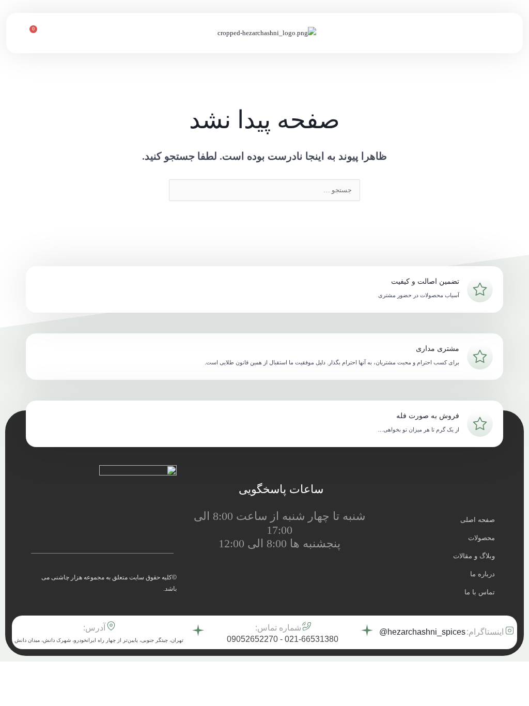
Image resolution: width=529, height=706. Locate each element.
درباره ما (482, 574)
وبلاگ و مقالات (474, 556)
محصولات (481, 538)
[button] (504, 32)
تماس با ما (479, 592)
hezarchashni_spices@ (422, 631)
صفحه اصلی (477, 520)
